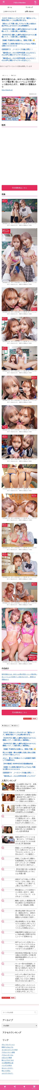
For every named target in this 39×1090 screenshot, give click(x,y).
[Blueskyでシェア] (24, 730)
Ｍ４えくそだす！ (7, 1068)
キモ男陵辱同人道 (7, 1063)
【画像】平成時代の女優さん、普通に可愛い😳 (18, 40)
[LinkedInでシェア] (19, 741)
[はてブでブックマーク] (15, 736)
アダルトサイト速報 (8, 1052)
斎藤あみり (7, 725)
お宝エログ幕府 (7, 1057)
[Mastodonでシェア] (15, 730)
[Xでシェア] (6, 730)
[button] (35, 1012)
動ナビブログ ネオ (8, 1060)
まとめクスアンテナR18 (9, 1050)
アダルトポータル (7, 1055)
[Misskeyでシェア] (32, 730)
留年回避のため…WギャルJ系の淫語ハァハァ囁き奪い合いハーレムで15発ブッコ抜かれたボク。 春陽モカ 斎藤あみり (19, 676)
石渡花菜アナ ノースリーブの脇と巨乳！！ (17, 49)
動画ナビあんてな (7, 1047)
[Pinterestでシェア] (11, 741)
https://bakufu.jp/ (7, 90)
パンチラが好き (7, 1065)
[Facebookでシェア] (6, 736)
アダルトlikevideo (19, 2)
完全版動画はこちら (19, 188)
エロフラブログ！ (7, 1073)
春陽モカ (15, 725)
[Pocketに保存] (24, 736)
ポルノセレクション (8, 1044)
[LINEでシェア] (32, 736)
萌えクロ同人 (6, 1071)
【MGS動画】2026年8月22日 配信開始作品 (18, 763)
